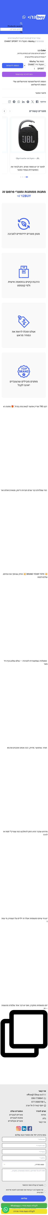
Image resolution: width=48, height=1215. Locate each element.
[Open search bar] (11, 23)
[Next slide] (4, 111)
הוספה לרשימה (12, 65)
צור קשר (42, 1122)
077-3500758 (37, 1101)
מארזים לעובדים (16, 1114)
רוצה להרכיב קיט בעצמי (24, 74)
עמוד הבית (36, 38)
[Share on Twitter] (32, 102)
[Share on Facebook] (37, 102)
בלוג (44, 1118)
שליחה (24, 1198)
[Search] (21, 32)
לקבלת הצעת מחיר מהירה (24, 1211)
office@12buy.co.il (35, 1094)
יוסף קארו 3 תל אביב (34, 1105)
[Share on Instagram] (9, 102)
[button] (29, 81)
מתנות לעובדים (23, 38)
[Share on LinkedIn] (23, 102)
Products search (15, 26)
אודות (43, 1114)
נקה (39, 50)
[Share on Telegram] (14, 102)
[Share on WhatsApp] (18, 102)
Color (43, 50)
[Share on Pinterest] (28, 102)
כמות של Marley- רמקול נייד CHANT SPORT (36, 65)
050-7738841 (37, 1098)
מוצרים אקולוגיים (15, 1121)
